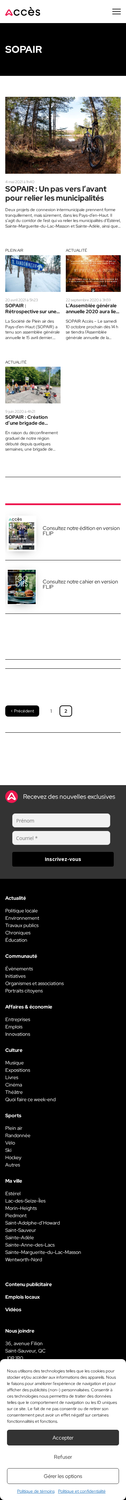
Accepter (63, 1437)
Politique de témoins (36, 1491)
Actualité (76, 250)
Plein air (14, 250)
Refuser (63, 1457)
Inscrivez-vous (63, 859)
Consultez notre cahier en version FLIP (80, 584)
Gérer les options (63, 1476)
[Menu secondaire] (116, 11)
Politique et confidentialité (82, 1491)
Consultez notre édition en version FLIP (81, 531)
